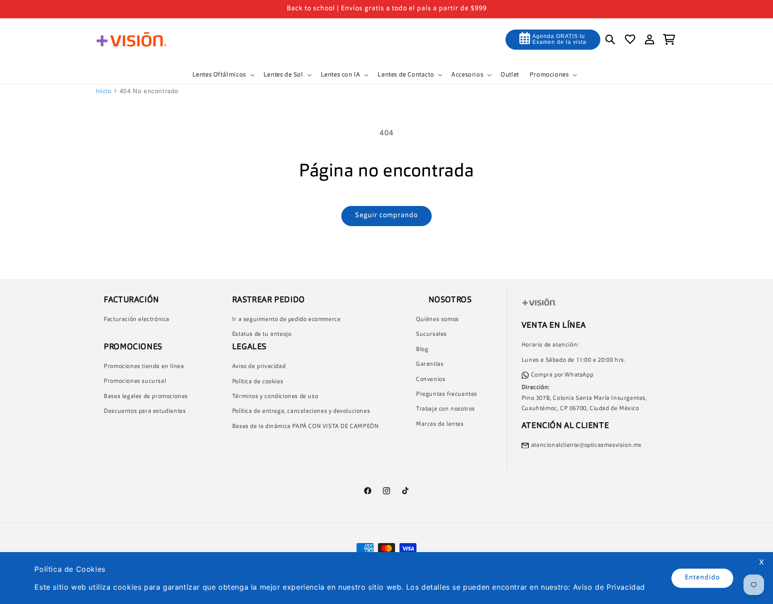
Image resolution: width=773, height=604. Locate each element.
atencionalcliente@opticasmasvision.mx (586, 445)
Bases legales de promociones (146, 396)
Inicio (104, 90)
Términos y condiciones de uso (275, 396)
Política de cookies (257, 382)
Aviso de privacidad (258, 367)
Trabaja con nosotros (445, 409)
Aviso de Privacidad (609, 587)
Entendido (702, 577)
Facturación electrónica (137, 319)
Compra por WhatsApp (562, 375)
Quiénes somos (437, 319)
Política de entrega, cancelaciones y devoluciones (301, 412)
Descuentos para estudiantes (145, 412)
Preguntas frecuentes (446, 394)
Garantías (429, 365)
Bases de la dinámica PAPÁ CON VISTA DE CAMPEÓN (305, 426)
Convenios (430, 379)
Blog (422, 349)
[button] (222, 74)
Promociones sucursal (135, 382)
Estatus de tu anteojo (262, 335)
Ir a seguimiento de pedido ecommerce (286, 319)
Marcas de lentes (440, 424)
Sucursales (431, 335)
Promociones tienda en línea (144, 366)
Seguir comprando (386, 215)
